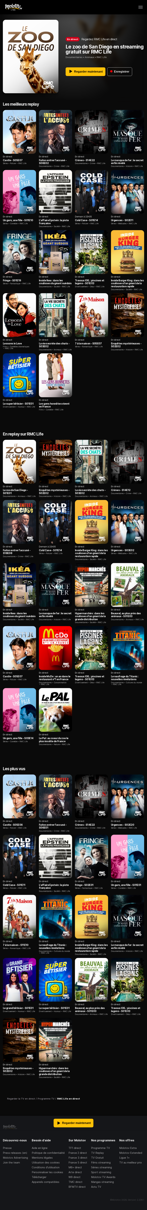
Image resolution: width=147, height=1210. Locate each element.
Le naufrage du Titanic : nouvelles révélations (125, 678)
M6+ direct (75, 1167)
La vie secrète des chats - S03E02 (54, 345)
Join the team (11, 1162)
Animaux (89, 57)
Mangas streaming (102, 1182)
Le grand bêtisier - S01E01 (18, 1008)
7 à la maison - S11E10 (16, 944)
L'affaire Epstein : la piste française (54, 222)
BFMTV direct (77, 1186)
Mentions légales (42, 1157)
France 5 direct (77, 1162)
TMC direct (75, 1182)
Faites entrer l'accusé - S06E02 (53, 162)
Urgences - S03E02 (122, 550)
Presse (7, 1148)
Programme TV (100, 1148)
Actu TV (96, 1186)
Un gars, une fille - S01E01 (126, 884)
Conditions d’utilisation (46, 1167)
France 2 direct (77, 1152)
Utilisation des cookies (46, 1162)
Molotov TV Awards (103, 1177)
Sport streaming (101, 1172)
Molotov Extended (130, 1152)
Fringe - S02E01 (84, 884)
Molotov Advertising (15, 1157)
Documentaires (74, 57)
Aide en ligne (40, 1148)
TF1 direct (74, 1148)
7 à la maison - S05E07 (88, 343)
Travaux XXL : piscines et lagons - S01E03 (89, 282)
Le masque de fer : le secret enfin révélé (127, 162)
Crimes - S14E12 (120, 490)
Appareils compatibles (45, 1182)
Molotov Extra (128, 1148)
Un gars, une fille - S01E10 (18, 220)
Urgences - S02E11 (122, 220)
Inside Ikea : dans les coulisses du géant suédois (55, 282)
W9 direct (74, 1177)
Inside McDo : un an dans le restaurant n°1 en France (54, 678)
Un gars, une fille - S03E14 (18, 738)
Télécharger (39, 1177)
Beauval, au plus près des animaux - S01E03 (126, 615)
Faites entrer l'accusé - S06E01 (53, 826)
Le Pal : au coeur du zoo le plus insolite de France (53, 740)
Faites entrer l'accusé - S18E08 (16, 552)
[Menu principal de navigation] (140, 7)
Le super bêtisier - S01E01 (18, 403)
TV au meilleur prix (130, 1162)
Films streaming (101, 1162)
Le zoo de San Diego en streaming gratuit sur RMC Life (105, 49)
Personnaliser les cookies (47, 1172)
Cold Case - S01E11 (14, 884)
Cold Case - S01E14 (86, 220)
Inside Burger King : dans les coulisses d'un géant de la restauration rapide (127, 283)
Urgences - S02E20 (122, 824)
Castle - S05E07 (12, 160)
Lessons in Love (12, 343)
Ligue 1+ (124, 1157)
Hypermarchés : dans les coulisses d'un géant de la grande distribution (90, 616)
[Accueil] (13, 7)
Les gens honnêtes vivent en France (54, 405)
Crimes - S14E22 (85, 160)
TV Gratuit (97, 1157)
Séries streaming (101, 1167)
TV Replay (97, 1152)
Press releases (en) (15, 1152)
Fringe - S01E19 (12, 280)
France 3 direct (77, 1157)
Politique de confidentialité (48, 1152)
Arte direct (75, 1172)
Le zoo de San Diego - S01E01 (15, 491)
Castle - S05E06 (13, 824)
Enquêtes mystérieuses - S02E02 (126, 345)
